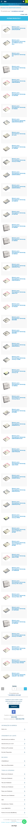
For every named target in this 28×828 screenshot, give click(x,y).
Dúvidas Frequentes (6, 752)
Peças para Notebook (6, 791)
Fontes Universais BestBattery (9, 812)
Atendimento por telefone (8, 739)
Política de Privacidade (7, 748)
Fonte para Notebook (6, 778)
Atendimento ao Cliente (8, 735)
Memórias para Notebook (7, 795)
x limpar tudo (23, 14)
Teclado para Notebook (7, 787)
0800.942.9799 (20, 719)
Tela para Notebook (6, 782)
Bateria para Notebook (7, 774)
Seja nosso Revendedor (7, 765)
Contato (3, 822)
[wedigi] (14, 826)
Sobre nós (4, 729)
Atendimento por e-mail (7, 743)
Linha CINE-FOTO (5, 808)
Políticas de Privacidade (21, 822)
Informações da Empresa (9, 725)
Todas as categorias (7, 770)
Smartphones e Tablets (7, 804)
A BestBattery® (5, 761)
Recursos (4, 757)
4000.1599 (14, 717)
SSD (2, 799)
